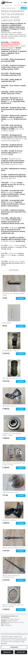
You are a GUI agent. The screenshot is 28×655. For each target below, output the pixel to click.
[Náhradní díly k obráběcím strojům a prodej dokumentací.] (7, 2)
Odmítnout (7, 652)
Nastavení (14, 647)
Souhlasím (21, 652)
